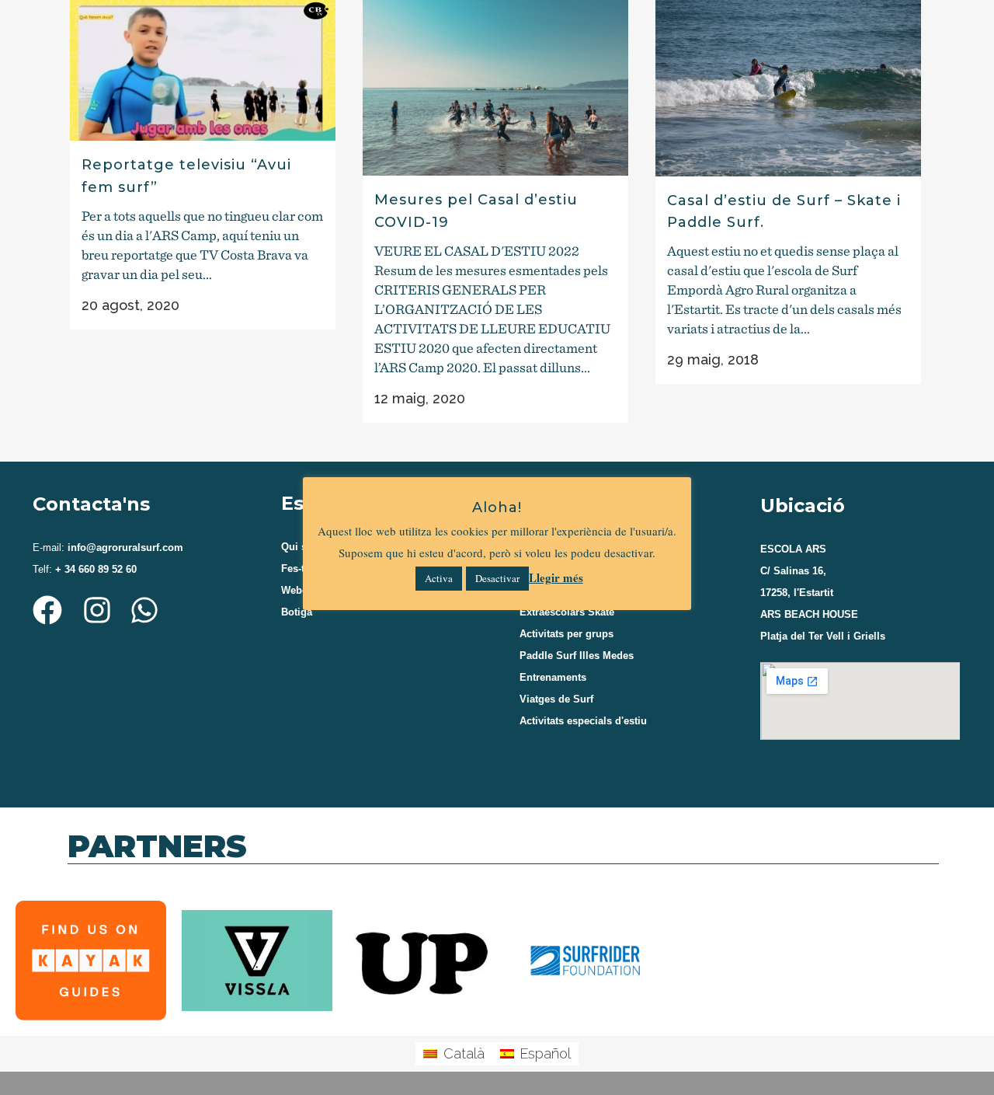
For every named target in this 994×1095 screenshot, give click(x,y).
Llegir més (556, 577)
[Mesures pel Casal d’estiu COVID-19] (495, 88)
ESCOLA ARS (793, 549)
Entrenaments (553, 677)
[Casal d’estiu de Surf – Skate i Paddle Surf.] (788, 88)
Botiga (296, 612)
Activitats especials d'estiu (583, 721)
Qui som (301, 547)
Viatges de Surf (556, 699)
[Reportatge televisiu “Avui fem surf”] (202, 70)
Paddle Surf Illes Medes (577, 655)
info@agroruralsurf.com (123, 547)
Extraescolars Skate (567, 612)
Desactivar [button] (497, 578)
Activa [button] (439, 578)
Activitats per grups (566, 634)
